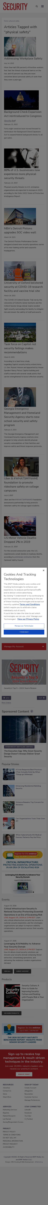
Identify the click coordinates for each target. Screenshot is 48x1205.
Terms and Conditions (30, 604)
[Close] (43, 570)
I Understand (24, 632)
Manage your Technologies (24, 626)
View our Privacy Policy (28, 619)
